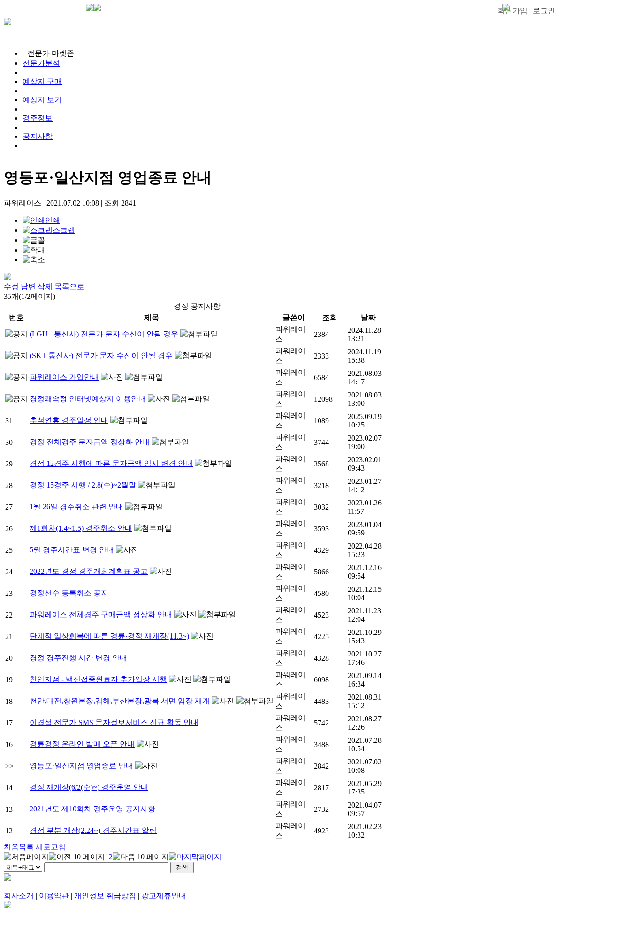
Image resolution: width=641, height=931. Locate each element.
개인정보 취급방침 (105, 896)
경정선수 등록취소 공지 (69, 593)
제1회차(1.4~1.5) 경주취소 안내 (81, 528)
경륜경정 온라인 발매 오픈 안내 (82, 744)
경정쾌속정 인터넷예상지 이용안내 (88, 399)
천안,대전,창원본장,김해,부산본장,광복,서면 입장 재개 (120, 701)
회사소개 (19, 896)
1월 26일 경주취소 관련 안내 (76, 507)
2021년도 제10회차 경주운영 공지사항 (92, 809)
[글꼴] (34, 240)
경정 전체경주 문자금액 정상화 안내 (90, 442)
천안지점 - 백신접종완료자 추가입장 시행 (98, 679)
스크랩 (64, 230)
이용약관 (54, 896)
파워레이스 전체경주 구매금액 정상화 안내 (101, 614)
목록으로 (69, 286)
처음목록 (19, 847)
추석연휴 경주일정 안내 (69, 420)
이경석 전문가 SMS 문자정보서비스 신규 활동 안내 (114, 722)
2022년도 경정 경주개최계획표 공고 (89, 571)
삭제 (45, 286)
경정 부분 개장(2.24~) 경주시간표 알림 (93, 830)
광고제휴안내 (163, 896)
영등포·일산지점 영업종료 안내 (81, 766)
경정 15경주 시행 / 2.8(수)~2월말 (83, 485)
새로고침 (51, 847)
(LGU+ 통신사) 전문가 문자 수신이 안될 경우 (104, 334)
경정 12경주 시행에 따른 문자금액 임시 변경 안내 (111, 463)
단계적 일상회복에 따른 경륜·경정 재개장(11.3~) (109, 636)
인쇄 (52, 220)
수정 (11, 286)
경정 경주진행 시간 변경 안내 (78, 658)
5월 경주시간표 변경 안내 (72, 550)
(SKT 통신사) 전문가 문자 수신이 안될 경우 (101, 355)
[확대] (34, 250)
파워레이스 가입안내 (64, 377)
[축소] (34, 260)
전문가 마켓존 (50, 53)
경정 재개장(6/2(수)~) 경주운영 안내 (89, 787)
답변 (28, 286)
